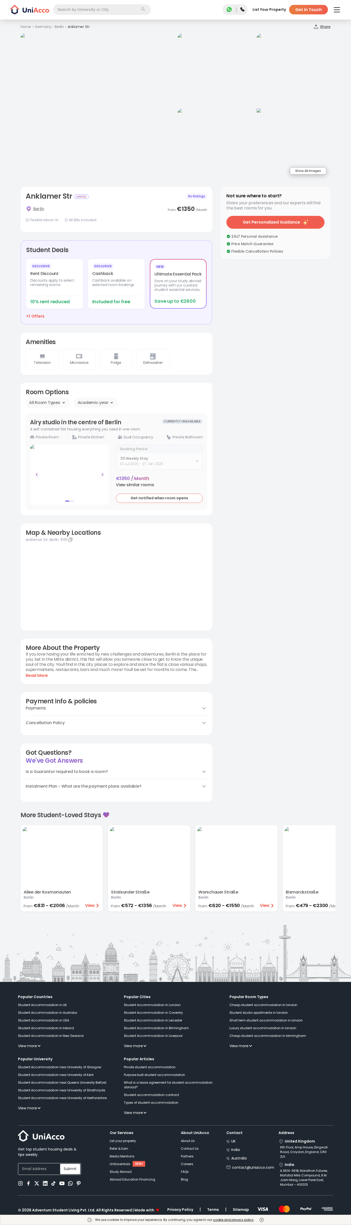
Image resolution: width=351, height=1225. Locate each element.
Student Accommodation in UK (42, 1005)
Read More (37, 675)
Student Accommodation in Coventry (153, 1012)
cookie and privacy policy (233, 1220)
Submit (70, 1168)
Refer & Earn (119, 1148)
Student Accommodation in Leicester (153, 1020)
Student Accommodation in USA (43, 1020)
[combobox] (102, 9)
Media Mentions (122, 1156)
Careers (187, 1164)
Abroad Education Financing (132, 1179)
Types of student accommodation (151, 1102)
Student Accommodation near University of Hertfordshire (62, 1098)
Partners (187, 1156)
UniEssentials (120, 1164)
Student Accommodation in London (152, 1005)
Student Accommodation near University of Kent (56, 1075)
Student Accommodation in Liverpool (153, 1036)
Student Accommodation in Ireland (46, 1028)
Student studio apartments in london (258, 1012)
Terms (213, 1209)
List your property (123, 1141)
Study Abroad (121, 1171)
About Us (188, 1141)
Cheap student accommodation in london (263, 1005)
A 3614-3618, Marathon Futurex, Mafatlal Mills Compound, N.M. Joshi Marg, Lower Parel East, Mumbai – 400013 (304, 1177)
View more (27, 1045)
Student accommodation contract (151, 1095)
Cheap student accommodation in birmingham (267, 1036)
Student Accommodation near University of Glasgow (59, 1067)
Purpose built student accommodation (154, 1075)
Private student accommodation (150, 1067)
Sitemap (241, 1209)
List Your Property (269, 9)
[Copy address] (70, 540)
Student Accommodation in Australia (47, 1012)
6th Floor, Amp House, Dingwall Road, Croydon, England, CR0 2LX (304, 1152)
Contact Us (190, 1148)
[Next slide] (102, 474)
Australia (239, 1158)
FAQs (185, 1171)
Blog (184, 1179)
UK (233, 1141)
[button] (135, 484)
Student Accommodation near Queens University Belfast (62, 1082)
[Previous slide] (36, 474)
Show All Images (308, 171)
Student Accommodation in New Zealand (51, 1036)
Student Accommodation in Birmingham (156, 1028)
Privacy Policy (180, 1209)
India (235, 1149)
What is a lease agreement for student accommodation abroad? (168, 1084)
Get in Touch (308, 10)
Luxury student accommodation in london (262, 1028)
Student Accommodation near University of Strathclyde (61, 1090)
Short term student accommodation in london (266, 1020)
